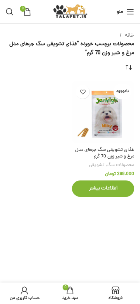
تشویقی (97, 165)
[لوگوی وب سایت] (70, 12)
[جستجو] (10, 11)
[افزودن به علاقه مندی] (82, 92)
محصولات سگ (120, 165)
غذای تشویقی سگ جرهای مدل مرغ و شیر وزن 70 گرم (104, 153)
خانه (129, 36)
